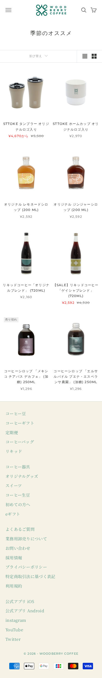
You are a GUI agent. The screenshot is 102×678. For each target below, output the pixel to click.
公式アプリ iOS (20, 601)
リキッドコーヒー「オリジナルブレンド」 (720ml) (26, 287)
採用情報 (13, 557)
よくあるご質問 (20, 529)
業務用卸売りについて (26, 538)
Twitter (13, 639)
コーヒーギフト (19, 423)
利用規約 (13, 586)
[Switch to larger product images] (84, 56)
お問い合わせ (17, 548)
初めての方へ (17, 504)
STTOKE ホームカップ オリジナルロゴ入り (76, 126)
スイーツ (13, 485)
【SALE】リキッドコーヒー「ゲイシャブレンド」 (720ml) (76, 290)
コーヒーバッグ (19, 441)
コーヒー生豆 (17, 495)
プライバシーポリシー (26, 567)
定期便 (11, 432)
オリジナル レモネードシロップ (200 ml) (26, 207)
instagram (15, 620)
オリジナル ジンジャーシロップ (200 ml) (76, 207)
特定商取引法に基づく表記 (30, 576)
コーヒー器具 (17, 466)
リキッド (13, 451)
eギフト (12, 514)
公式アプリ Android (24, 610)
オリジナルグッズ (21, 476)
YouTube (14, 629)
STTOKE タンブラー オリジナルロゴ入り (26, 126)
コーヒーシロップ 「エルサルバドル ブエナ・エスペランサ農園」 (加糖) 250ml (76, 376)
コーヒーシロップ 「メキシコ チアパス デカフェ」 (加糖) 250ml (26, 376)
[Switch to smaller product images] (94, 56)
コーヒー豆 (15, 413)
